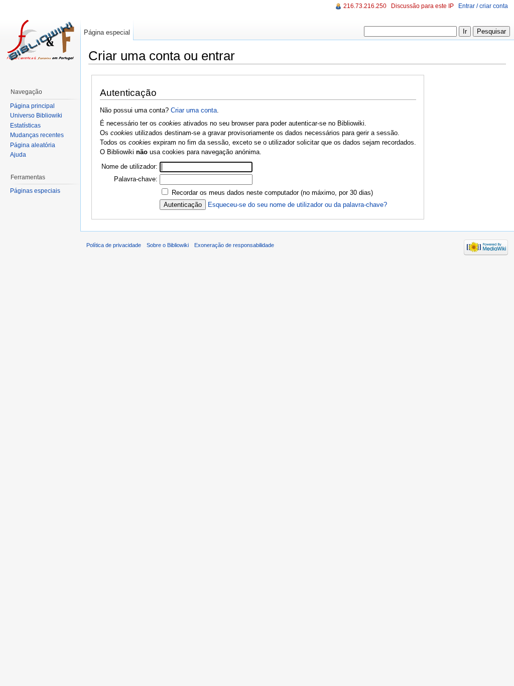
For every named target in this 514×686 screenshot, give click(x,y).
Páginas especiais (35, 190)
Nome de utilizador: (129, 166)
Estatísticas (25, 125)
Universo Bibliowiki (36, 115)
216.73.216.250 (365, 6)
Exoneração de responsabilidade (234, 245)
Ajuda (18, 154)
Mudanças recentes (37, 135)
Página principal (32, 105)
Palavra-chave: (136, 179)
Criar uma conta (194, 110)
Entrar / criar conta (483, 6)
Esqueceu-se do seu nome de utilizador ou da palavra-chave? (297, 204)
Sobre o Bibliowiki (168, 245)
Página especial (107, 32)
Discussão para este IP (422, 6)
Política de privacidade (113, 245)
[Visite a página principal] (40, 40)
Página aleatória (32, 145)
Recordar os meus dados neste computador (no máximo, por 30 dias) (272, 192)
